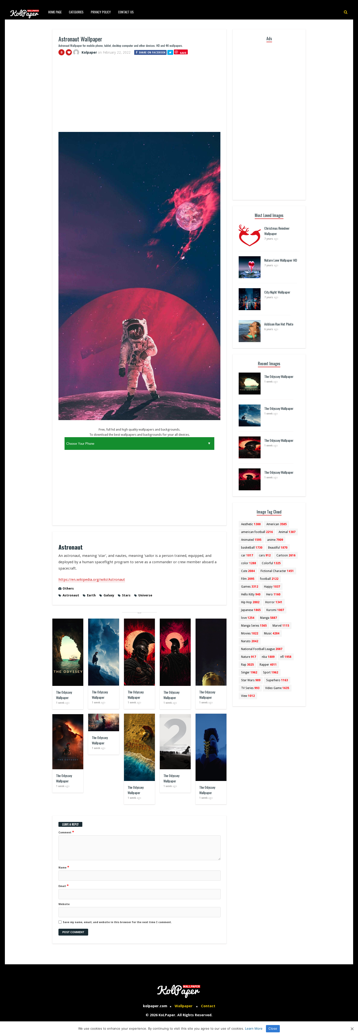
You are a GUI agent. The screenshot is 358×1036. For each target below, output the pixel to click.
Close (272, 1028)
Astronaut (71, 595)
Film (247, 579)
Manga (268, 618)
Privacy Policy (101, 12)
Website (64, 904)
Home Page (55, 12)
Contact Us (126, 12)
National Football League (261, 649)
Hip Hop (250, 602)
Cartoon (285, 555)
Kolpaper (89, 52)
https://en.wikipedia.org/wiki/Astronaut (91, 579)
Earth (91, 595)
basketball (251, 547)
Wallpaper (184, 1006)
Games (249, 586)
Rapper (268, 664)
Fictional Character (277, 571)
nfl (285, 657)
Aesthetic (251, 524)
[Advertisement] (139, 96)
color (248, 563)
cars (265, 555)
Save (183, 52)
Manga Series (254, 625)
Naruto (249, 641)
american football (257, 532)
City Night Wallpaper (277, 292)
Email (63, 886)
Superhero (277, 680)
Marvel (281, 625)
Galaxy (109, 595)
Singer (249, 672)
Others (68, 588)
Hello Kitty (250, 594)
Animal (287, 532)
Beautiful (277, 547)
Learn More (254, 1028)
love (247, 618)
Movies (249, 633)
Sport (270, 672)
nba (268, 657)
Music (271, 633)
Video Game (277, 688)
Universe (145, 595)
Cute (248, 571)
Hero (273, 594)
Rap (247, 664)
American (276, 524)
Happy (272, 586)
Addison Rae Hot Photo (278, 323)
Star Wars (250, 680)
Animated (251, 540)
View (248, 696)
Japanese (251, 610)
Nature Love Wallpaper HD (280, 260)
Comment (66, 832)
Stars (126, 595)
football (269, 579)
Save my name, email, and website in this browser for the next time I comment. (117, 922)
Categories (76, 12)
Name (63, 867)
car (247, 555)
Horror (273, 602)
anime (275, 540)
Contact (208, 1006)
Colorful (271, 563)
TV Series (250, 688)
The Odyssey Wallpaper (64, 695)
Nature (248, 657)
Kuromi (275, 610)
